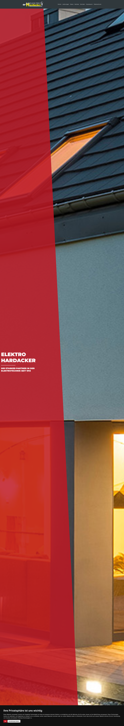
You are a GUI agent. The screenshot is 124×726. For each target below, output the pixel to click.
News (71, 4)
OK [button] (5, 721)
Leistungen (65, 4)
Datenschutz (97, 4)
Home (59, 4)
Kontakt (82, 4)
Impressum (89, 4)
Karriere (77, 4)
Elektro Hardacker (33, 4)
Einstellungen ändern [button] (14, 721)
